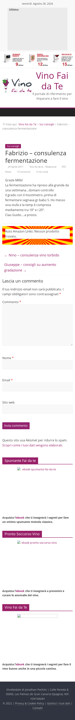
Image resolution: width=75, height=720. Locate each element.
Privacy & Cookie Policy (29, 703)
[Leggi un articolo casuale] (69, 112)
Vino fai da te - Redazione (43, 166)
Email (7, 380)
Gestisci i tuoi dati (58, 703)
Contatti (37, 708)
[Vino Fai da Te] (6, 112)
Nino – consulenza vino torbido (31, 255)
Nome (8, 358)
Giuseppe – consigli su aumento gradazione (30, 267)
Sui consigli (46, 124)
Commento (11, 302)
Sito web (8, 402)
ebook (20, 517)
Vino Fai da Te (52, 80)
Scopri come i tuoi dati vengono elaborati (32, 445)
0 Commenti (23, 171)
